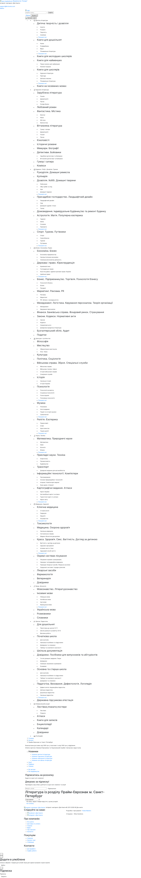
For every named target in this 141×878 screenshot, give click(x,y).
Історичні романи (46, 144)
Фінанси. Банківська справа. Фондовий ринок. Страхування (70, 312)
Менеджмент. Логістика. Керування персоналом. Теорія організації (75, 302)
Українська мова (46, 609)
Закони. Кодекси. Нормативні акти (56, 316)
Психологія (43, 386)
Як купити (30, 822)
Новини (30, 766)
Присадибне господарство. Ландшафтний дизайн (65, 196)
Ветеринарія (44, 578)
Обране (28, 15)
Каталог (31, 740)
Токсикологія (44, 523)
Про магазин (31, 829)
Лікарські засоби (46, 570)
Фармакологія (45, 574)
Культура (42, 354)
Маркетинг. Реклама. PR (50, 291)
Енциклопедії (44, 724)
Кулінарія (42, 176)
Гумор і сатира (45, 161)
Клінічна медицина (47, 507)
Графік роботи (31, 851)
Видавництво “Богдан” (20, 1)
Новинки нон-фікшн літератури (42, 760)
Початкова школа (47, 636)
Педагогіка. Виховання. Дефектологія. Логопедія (64, 683)
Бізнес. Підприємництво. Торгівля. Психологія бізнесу (67, 279)
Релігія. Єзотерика (47, 419)
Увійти (2, 8)
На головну (30, 803)
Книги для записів (47, 720)
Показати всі (42, 37)
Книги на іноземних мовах (51, 86)
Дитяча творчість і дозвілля (53, 23)
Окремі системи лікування (52, 555)
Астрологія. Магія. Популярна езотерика (60, 215)
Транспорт (43, 466)
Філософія (42, 341)
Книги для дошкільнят (49, 39)
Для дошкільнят (46, 624)
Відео (29, 827)
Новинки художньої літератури (42, 756)
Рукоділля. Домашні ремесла (53, 172)
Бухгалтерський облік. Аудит (53, 330)
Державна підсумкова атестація (55, 700)
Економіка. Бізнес (47, 250)
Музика (41, 403)
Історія (41, 377)
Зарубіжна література (49, 92)
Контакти (30, 831)
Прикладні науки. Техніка (51, 455)
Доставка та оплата (33, 824)
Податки (41, 334)
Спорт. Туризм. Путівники (51, 231)
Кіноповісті (43, 140)
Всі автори (31, 769)
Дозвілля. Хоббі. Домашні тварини (56, 180)
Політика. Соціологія (49, 358)
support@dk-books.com (7, 6)
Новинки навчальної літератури (42, 758)
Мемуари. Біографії (48, 148)
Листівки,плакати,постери (52, 706)
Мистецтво (43, 345)
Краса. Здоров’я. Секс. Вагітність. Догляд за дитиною (67, 539)
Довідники (43, 582)
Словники (42, 617)
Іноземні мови (45, 593)
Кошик (34, 15)
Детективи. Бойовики (49, 152)
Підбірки (31, 764)
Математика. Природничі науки (54, 438)
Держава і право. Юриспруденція (55, 262)
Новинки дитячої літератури (41, 754)
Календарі (42, 728)
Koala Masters (86, 810)
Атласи (41, 716)
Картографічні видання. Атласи (54, 488)
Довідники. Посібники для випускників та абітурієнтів (67, 654)
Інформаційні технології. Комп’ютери (57, 473)
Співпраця (30, 842)
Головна (31, 738)
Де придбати (31, 849)
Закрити (3, 876)
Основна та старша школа (51, 669)
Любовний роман (46, 107)
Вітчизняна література (49, 125)
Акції (30, 762)
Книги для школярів (48, 69)
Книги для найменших (49, 60)
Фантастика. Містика (49, 111)
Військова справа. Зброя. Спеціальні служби (62, 362)
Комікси (41, 165)
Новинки (30, 838)
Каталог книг (31, 18)
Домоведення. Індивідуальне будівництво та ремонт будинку (71, 211)
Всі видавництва (33, 771)
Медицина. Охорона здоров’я (53, 527)
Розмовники (44, 613)
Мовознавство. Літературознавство (57, 589)
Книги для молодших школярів (54, 56)
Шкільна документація (49, 650)
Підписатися (52, 788)
